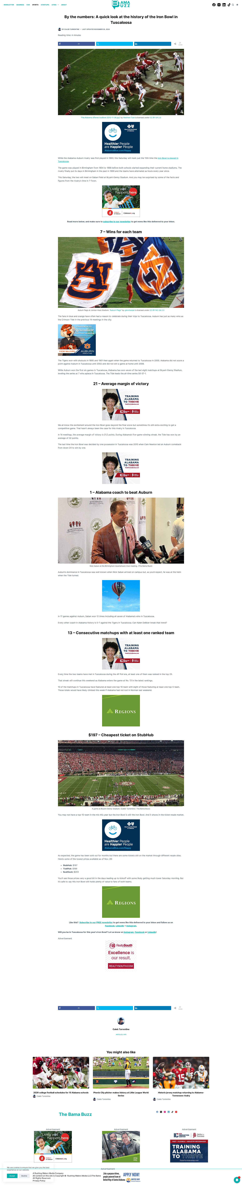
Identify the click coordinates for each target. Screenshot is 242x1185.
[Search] (233, 5)
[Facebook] (214, 4)
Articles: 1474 (121, 1034)
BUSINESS (20, 5)
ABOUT (64, 5)
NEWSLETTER (9, 5)
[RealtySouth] (121, 955)
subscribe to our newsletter (117, 221)
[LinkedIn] (224, 4)
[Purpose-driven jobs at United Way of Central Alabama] (121, 1176)
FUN (28, 5)
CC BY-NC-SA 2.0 (157, 310)
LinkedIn (120, 926)
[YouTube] (176, 1112)
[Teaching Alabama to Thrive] (121, 404)
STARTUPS (45, 5)
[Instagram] (219, 4)
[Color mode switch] (237, 5)
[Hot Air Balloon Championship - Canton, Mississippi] (121, 595)
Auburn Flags (115, 310)
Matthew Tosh (129, 117)
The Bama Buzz (75, 1114)
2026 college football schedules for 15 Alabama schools (60, 1092)
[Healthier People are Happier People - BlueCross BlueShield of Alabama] (121, 137)
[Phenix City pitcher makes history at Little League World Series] (121, 1072)
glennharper (130, 310)
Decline (24, 1176)
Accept (12, 1176)
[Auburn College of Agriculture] (77, 340)
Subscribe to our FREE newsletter (96, 922)
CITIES (54, 5)
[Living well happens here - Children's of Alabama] (121, 201)
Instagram (131, 926)
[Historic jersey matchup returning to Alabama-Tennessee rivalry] (181, 1072)
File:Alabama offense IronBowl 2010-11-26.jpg (100, 117)
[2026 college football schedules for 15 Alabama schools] (61, 1072)
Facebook (110, 926)
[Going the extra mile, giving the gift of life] (121, 710)
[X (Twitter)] (161, 1112)
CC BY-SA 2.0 (155, 117)
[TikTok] (229, 4)
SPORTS (35, 5)
